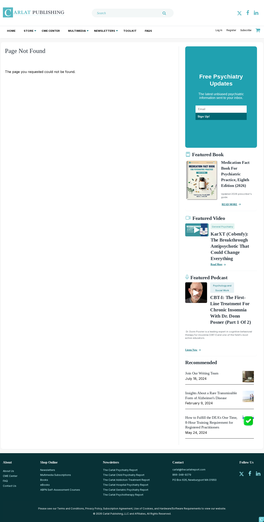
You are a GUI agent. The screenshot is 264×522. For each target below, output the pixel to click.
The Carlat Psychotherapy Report (123, 494)
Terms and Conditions (70, 508)
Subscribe (245, 30)
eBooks (45, 484)
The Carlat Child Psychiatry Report (123, 474)
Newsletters (104, 30)
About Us (8, 471)
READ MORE (229, 204)
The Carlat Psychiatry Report (120, 470)
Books (44, 479)
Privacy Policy (93, 508)
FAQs (148, 30)
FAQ (5, 480)
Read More (216, 264)
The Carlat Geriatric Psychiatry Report (125, 489)
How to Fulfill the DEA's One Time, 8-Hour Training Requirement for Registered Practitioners (211, 422)
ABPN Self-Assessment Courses (60, 489)
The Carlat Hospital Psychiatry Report (125, 484)
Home (11, 30)
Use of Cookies (143, 508)
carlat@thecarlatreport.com (188, 469)
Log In (219, 30)
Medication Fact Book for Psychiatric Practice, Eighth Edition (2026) (235, 174)
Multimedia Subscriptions (55, 474)
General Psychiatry (222, 226)
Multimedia (77, 30)
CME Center (51, 30)
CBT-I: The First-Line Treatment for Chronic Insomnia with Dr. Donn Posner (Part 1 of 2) (230, 310)
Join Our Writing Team (201, 373)
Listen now (191, 350)
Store (28, 30)
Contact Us (9, 485)
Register (231, 30)
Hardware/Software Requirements (180, 508)
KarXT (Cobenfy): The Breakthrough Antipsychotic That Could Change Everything (230, 246)
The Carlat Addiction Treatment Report (126, 479)
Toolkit (130, 30)
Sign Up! (204, 116)
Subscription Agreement (118, 508)
